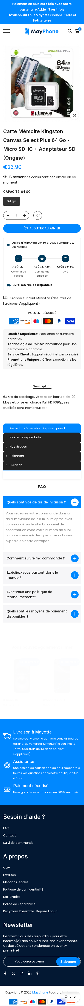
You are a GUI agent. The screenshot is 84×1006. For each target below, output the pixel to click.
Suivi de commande (18, 843)
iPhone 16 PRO (54, 700)
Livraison (9, 875)
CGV (6, 868)
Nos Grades (11, 897)
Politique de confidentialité (23, 889)
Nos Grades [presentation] (18, 446)
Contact (9, 835)
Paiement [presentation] (17, 456)
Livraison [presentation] (16, 465)
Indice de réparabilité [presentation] (25, 437)
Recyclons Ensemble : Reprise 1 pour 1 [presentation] (37, 428)
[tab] (42, 428)
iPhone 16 (10, 700)
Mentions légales (15, 882)
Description (42, 386)
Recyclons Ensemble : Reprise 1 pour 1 (30, 911)
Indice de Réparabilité (19, 904)
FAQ (6, 828)
